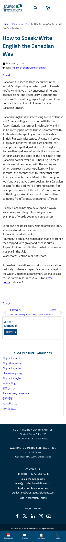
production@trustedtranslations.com (33, 492)
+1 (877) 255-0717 (38, 474)
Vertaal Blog (9, 383)
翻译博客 (8, 398)
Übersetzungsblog (12, 373)
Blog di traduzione (12, 363)
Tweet (6, 75)
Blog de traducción (12, 358)
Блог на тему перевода (16, 393)
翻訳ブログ (9, 388)
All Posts (11, 332)
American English (21, 68)
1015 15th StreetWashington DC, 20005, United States (33, 454)
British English (38, 68)
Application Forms (36, 498)
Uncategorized (25, 24)
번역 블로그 (9, 408)
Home (5, 24)
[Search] (35, 7)
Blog (13, 24)
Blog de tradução (12, 378)
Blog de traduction (12, 368)
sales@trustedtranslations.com (33, 483)
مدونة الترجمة (10, 403)
